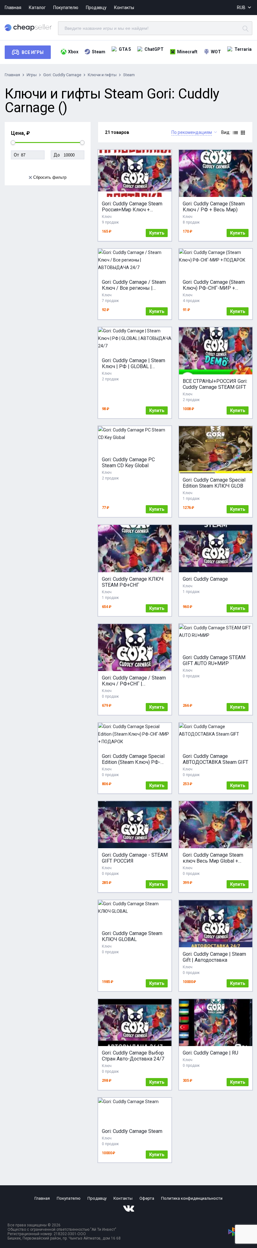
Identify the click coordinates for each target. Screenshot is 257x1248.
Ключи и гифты (102, 75)
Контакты (124, 7)
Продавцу (96, 7)
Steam (98, 51)
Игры (32, 75)
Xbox (73, 51)
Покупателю (65, 7)
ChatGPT (154, 49)
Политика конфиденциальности (192, 1198)
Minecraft (187, 51)
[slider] (13, 142)
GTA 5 (125, 49)
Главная (13, 7)
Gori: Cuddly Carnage (62, 75)
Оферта (146, 1198)
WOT (216, 51)
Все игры (33, 52)
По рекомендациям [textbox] (191, 132)
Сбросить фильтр (49, 177)
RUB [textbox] (241, 7)
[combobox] (244, 8)
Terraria (243, 49)
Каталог (37, 7)
